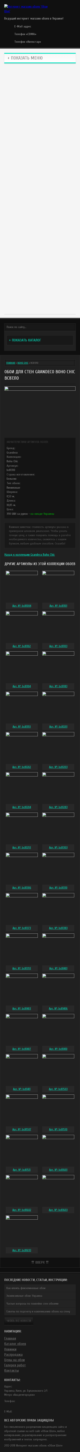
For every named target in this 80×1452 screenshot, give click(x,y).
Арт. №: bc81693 (21, 1250)
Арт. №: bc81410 (58, 1049)
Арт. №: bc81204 (21, 807)
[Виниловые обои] (40, 88)
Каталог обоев (15, 1344)
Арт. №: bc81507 (21, 1129)
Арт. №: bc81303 (58, 847)
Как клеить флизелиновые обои (25, 1288)
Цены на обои (14, 1360)
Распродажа (13, 1354)
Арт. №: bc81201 (58, 726)
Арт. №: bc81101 (58, 606)
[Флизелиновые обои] (40, 128)
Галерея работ (15, 1365)
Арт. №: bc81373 (22, 928)
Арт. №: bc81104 (22, 686)
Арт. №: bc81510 (58, 1129)
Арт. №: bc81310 (58, 887)
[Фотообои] (40, 209)
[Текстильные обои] (40, 168)
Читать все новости (19, 1321)
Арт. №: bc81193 (22, 726)
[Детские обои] (40, 249)
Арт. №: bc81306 (21, 887)
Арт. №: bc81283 (58, 807)
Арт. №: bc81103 (58, 646)
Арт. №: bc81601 (58, 1170)
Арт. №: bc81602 (21, 1210)
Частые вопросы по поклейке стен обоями (32, 1303)
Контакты (11, 1370)
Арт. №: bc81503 (58, 1089)
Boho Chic (22, 362)
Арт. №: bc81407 (21, 1049)
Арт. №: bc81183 (58, 686)
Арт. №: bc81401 (58, 968)
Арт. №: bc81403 (21, 1008)
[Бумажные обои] (40, 289)
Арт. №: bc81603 (58, 1210)
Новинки (10, 1349)
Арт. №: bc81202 (21, 767)
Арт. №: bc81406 (58, 1008)
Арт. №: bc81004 (21, 606)
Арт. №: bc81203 (58, 767)
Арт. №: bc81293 (21, 847)
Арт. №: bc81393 (21, 968)
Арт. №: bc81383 (58, 928)
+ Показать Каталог (25, 340)
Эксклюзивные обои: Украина (24, 1296)
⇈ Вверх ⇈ (40, 1262)
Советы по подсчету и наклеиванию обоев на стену (38, 1311)
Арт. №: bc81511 (22, 1170)
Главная (10, 362)
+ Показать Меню (25, 58)
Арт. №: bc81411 (22, 1089)
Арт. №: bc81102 (22, 646)
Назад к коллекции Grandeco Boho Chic (29, 555)
